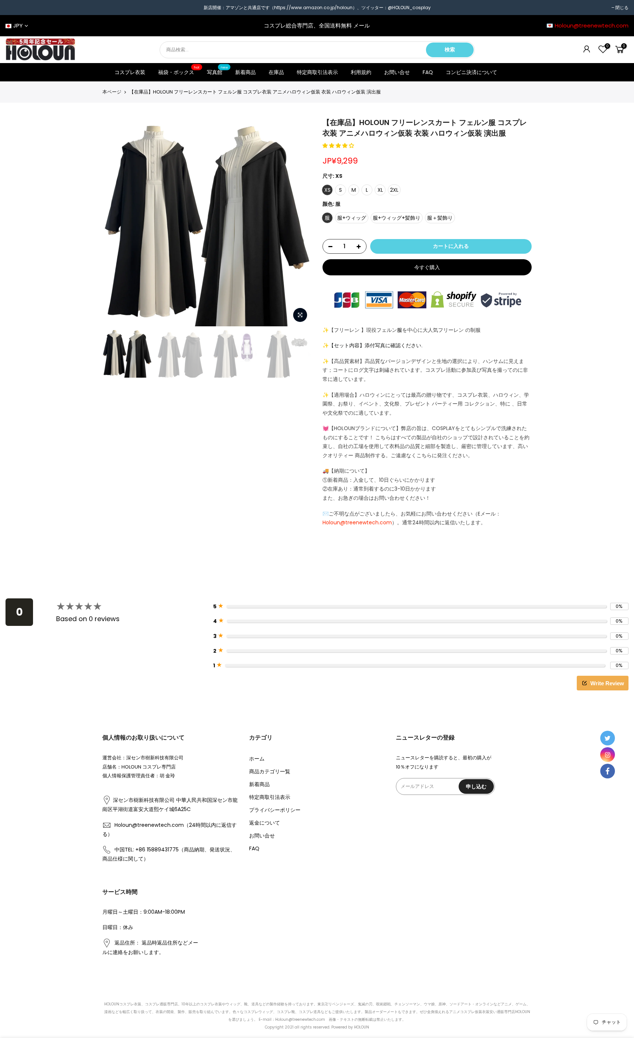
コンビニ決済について (471, 72)
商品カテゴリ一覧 (269, 771)
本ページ (111, 92)
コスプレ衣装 (129, 72)
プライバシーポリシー (274, 810)
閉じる (621, 7)
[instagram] (607, 754)
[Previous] (115, 222)
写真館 (217, 70)
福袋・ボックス (179, 70)
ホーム (257, 758)
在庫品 (276, 72)
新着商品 (245, 72)
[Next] (299, 222)
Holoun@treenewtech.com (357, 522)
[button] (339, 145)
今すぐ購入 (427, 267)
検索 (450, 49)
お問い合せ (397, 72)
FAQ (428, 72)
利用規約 (361, 72)
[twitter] (607, 738)
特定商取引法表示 (317, 72)
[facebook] (607, 771)
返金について (264, 822)
